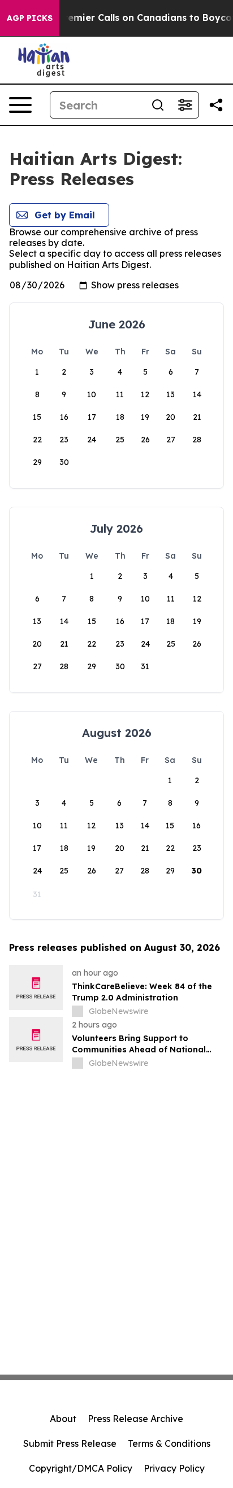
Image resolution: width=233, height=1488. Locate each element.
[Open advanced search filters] (185, 105)
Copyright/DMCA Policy (80, 1468)
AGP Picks (30, 18)
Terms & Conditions (169, 1443)
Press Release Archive (135, 1418)
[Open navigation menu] (20, 105)
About (63, 1418)
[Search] (157, 105)
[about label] (77, 1011)
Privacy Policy (174, 1468)
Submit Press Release (69, 1443)
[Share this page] (216, 105)
